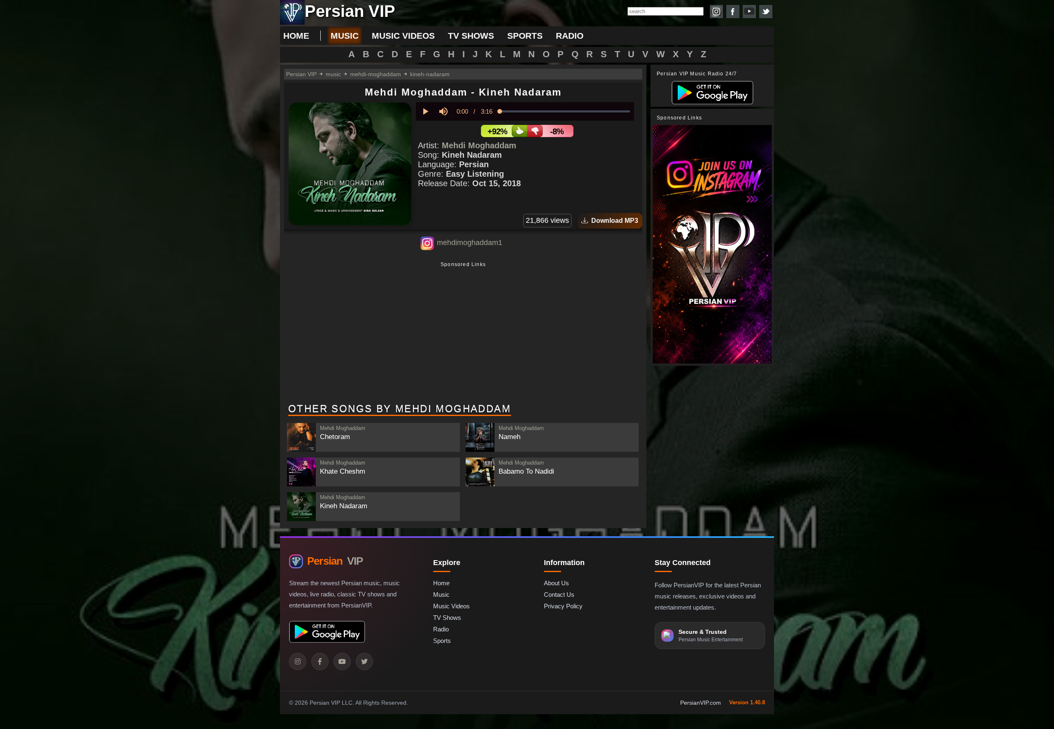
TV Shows (447, 617)
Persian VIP (301, 74)
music (345, 35)
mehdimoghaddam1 (469, 242)
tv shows (471, 35)
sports (525, 35)
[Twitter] (364, 661)
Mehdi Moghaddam (479, 145)
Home (296, 35)
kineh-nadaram (430, 74)
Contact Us (559, 594)
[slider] (565, 111)
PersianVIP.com (700, 702)
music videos (403, 35)
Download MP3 (613, 220)
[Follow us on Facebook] (732, 11)
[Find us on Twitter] (765, 11)
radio (569, 35)
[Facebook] (320, 661)
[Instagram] (297, 661)
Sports (442, 640)
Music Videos (451, 606)
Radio (441, 629)
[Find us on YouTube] (749, 11)
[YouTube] (342, 661)
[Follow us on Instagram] (716, 11)
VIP (335, 561)
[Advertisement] (463, 333)
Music (441, 594)
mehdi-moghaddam (375, 74)
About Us (556, 582)
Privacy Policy (563, 606)
